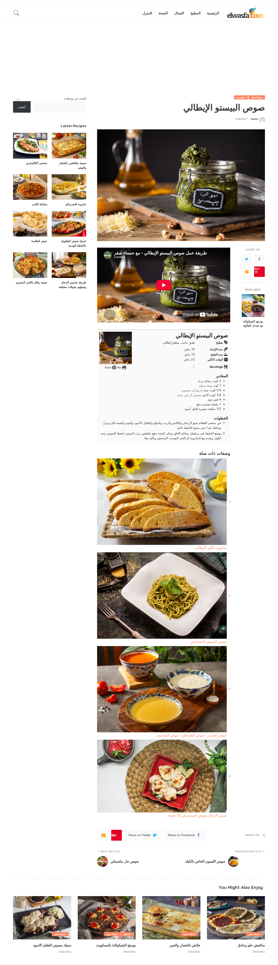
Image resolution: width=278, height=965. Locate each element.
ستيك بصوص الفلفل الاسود (52, 945)
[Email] (247, 271)
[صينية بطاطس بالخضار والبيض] (69, 146)
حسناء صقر (256, 97)
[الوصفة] (245, 12)
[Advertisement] (139, 52)
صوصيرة (241, 97)
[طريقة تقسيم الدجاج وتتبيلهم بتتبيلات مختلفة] (69, 265)
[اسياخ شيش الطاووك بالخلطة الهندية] (69, 224)
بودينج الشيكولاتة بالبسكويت (116, 945)
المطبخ (127, 934)
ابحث (21, 107)
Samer (254, 119)
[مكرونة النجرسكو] (69, 187)
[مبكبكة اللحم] (30, 187)
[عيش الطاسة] (30, 224)
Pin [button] (118, 367)
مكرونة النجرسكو (76, 204)
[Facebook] (259, 259)
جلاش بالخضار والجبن (184, 945)
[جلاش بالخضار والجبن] (171, 918)
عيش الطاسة (39, 241)
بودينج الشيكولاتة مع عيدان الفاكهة (253, 323)
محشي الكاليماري (36, 163)
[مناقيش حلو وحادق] (236, 918)
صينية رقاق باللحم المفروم (31, 282)
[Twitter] (247, 259)
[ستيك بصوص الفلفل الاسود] (42, 918)
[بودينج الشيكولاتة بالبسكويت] (107, 918)
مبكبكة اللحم (39, 204)
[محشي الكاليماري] (30, 146)
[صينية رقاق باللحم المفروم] (30, 265)
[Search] (16, 12)
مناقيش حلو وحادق (251, 945)
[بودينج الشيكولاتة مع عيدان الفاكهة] (253, 305)
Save (257, 268)
